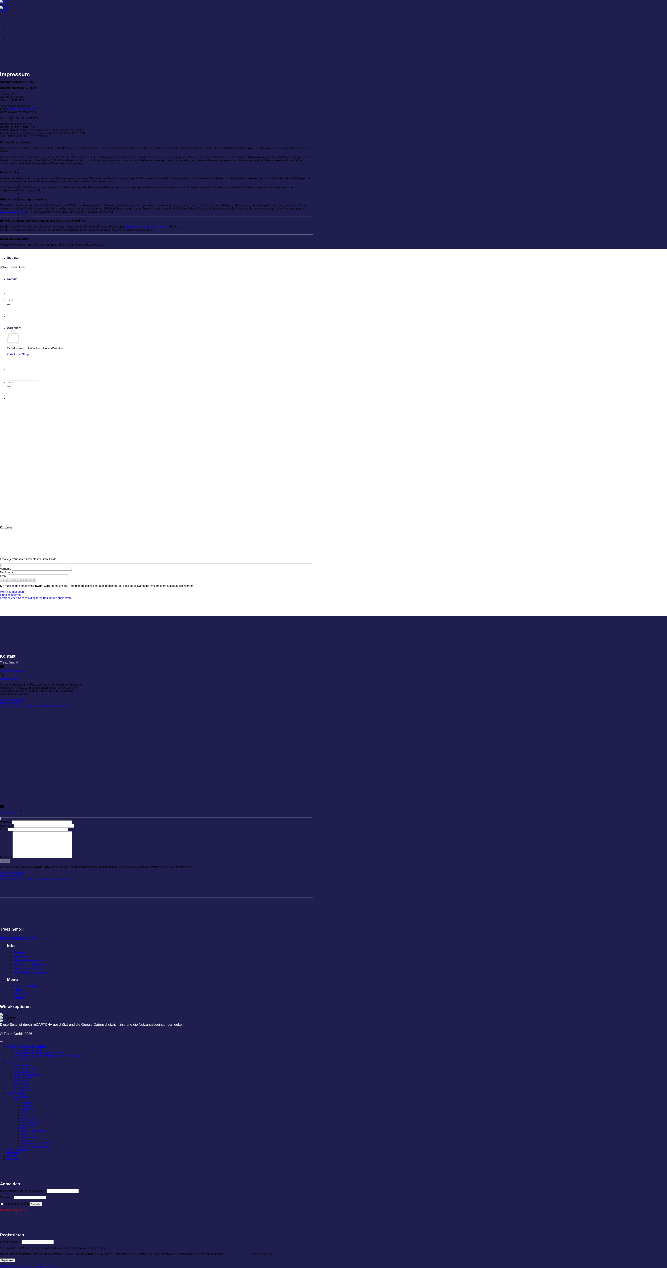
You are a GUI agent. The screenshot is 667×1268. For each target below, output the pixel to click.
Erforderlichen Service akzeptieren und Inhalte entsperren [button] (35, 598)
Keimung (27, 169)
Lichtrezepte (30, 197)
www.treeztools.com (12, 211)
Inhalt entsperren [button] (10, 594)
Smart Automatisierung (38, 225)
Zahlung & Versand (28, 968)
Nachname (7, 572)
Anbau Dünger (25, 119)
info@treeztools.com (21, 108)
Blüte (24, 1112)
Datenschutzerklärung (31, 964)
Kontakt (20, 952)
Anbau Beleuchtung (26, 1068)
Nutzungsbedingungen (156, 1024)
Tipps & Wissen (30, 1118)
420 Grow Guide (17, 1149)
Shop (10, 91)
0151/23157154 (9, 678)
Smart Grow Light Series (33, 66)
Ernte (25, 185)
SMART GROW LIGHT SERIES (27, 53)
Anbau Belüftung (24, 1071)
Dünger (26, 217)
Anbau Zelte (21, 1087)
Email (3, 575)
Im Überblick (23, 78)
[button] (30, 1266)
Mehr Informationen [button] (12, 591)
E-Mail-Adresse (10, 1241)
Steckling (28, 173)
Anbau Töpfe (22, 1084)
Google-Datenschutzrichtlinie (103, 1024)
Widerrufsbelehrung (29, 960)
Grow (18, 165)
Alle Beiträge (22, 1096)
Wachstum (27, 1109)
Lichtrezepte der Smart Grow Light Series (46, 70)
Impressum (22, 956)
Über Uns (13, 258)
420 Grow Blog (25, 986)
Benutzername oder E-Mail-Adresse (23, 1190)
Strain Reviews (32, 193)
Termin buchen (9, 812)
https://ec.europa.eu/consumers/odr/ (148, 226)
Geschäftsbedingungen (32, 972)
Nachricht (6, 857)
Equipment (20, 1127)
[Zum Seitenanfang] (1, 1041)
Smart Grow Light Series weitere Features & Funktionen (57, 74)
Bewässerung (29, 1137)
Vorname (5, 568)
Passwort (6, 1197)
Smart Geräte (22, 1090)
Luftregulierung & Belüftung (38, 1143)
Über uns (21, 994)
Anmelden (36, 1204)
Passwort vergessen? (13, 1210)
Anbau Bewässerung (30, 115)
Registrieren (7, 1260)
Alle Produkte (24, 104)
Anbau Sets (21, 1081)
